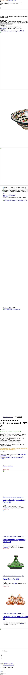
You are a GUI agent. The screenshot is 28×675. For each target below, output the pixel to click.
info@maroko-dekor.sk (8, 665)
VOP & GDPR (5, 651)
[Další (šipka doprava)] (2, 674)
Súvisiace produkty (8, 466)
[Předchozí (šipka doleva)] (0, 674)
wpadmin (3, 28)
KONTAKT (4, 650)
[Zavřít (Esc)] (4, 673)
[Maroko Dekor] (12, 0)
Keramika (7, 457)
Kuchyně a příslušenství (9, 195)
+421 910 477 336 (8, 663)
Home (4, 193)
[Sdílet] (3, 673)
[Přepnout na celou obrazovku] (2, 673)
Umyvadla (5, 196)
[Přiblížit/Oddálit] (0, 673)
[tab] (15, 466)
